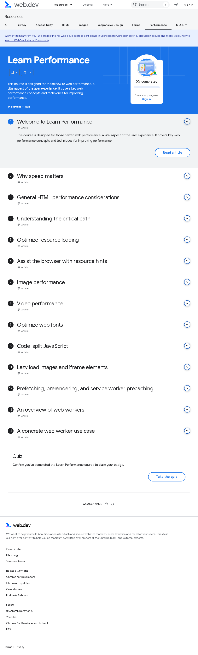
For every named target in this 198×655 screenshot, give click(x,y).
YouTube (11, 617)
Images (83, 25)
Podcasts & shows (17, 595)
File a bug (12, 555)
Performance (158, 25)
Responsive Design (110, 25)
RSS (8, 629)
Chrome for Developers (20, 577)
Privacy (21, 25)
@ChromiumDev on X (19, 611)
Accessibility (44, 25)
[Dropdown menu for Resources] (73, 4)
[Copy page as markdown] (24, 72)
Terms (8, 646)
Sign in (189, 4)
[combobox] (150, 4)
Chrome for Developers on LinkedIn (27, 623)
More (106, 4)
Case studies (14, 589)
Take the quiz (167, 477)
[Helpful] (106, 504)
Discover (88, 4)
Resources (61, 4)
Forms (136, 25)
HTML (65, 25)
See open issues (15, 561)
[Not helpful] (112, 504)
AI (6, 25)
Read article (172, 153)
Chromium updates (18, 583)
